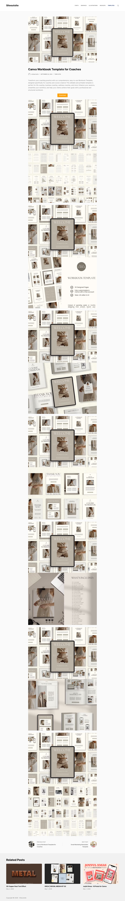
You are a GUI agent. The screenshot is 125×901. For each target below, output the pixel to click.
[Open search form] (118, 5)
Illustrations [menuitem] (93, 5)
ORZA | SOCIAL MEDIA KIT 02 (55, 886)
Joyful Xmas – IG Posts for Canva (95, 886)
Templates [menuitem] (111, 5)
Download (62, 95)
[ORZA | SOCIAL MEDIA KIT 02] (62, 874)
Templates (57, 74)
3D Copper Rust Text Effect (16, 886)
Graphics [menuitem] (84, 5)
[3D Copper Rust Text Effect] (24, 874)
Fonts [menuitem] (77, 5)
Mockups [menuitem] (103, 5)
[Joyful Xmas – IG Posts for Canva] (101, 874)
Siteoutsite (12, 5)
